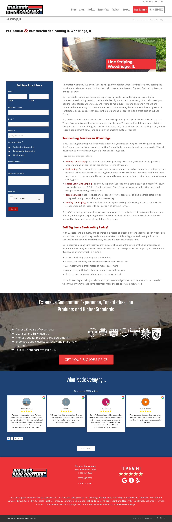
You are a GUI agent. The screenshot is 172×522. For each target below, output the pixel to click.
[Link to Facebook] (157, 518)
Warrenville (52, 504)
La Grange (68, 500)
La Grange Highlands (85, 500)
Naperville (127, 500)
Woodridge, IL (13, 19)
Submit (13, 209)
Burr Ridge (117, 497)
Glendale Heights (43, 500)
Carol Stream (130, 497)
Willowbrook (95, 504)
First (10, 100)
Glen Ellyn (29, 500)
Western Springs (67, 504)
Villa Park (41, 504)
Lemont (101, 500)
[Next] (160, 54)
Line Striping (19, 155)
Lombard (116, 500)
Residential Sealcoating (23, 147)
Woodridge (129, 504)
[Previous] (67, 54)
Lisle (108, 500)
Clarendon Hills (146, 497)
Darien (158, 497)
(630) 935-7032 (85, 478)
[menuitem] (147, 1)
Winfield (117, 504)
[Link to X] (161, 518)
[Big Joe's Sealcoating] (24, 10)
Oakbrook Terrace (154, 500)
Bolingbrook (105, 497)
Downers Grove (15, 500)
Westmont (82, 504)
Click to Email (85, 483)
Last (31, 100)
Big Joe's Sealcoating (17, 518)
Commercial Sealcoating (24, 151)
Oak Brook (139, 500)
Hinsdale (57, 500)
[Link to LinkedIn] (164, 518)
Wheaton (107, 504)
